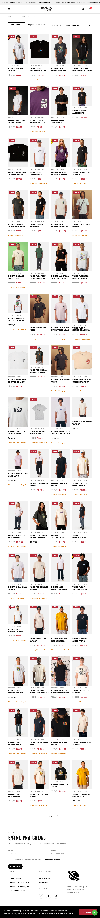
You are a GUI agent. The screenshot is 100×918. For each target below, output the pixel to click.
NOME (10, 850)
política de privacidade (62, 913)
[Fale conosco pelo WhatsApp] (95, 913)
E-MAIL (54, 850)
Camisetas (25, 17)
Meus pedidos (44, 878)
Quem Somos (15, 878)
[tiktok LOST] (56, 896)
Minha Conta (44, 882)
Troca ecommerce (17, 890)
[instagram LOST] (41, 896)
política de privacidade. (52, 859)
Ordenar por (57, 25)
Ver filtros (16, 25)
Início (10, 17)
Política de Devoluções (19, 886)
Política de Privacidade (19, 882)
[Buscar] (83, 9)
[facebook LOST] (48, 896)
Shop (17, 17)
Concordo (88, 912)
